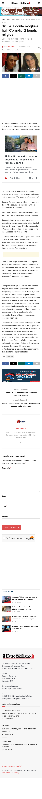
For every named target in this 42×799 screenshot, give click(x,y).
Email (4, 506)
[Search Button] (39, 3)
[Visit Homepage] (21, 3)
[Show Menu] (3, 3)
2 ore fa (15, 621)
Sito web (5, 516)
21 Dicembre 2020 (8, 750)
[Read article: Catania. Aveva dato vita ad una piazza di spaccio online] (6, 609)
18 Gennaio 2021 (8, 734)
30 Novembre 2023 (8, 719)
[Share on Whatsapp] (21, 76)
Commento (6, 468)
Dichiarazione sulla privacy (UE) (12, 766)
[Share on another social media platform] (36, 76)
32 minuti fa (17, 612)
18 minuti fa (17, 602)
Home (3, 19)
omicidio (10, 356)
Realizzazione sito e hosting (10, 773)
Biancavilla (6, 726)
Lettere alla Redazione (11, 710)
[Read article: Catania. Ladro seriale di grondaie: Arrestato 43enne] (6, 628)
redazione (11, 47)
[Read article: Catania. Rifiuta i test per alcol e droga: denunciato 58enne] (6, 599)
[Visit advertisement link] (21, 11)
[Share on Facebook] (5, 76)
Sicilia (8, 19)
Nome (5, 496)
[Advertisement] (21, 101)
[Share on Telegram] (29, 76)
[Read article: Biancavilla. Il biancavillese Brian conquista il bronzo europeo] (6, 619)
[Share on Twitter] (13, 76)
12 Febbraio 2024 (24, 47)
